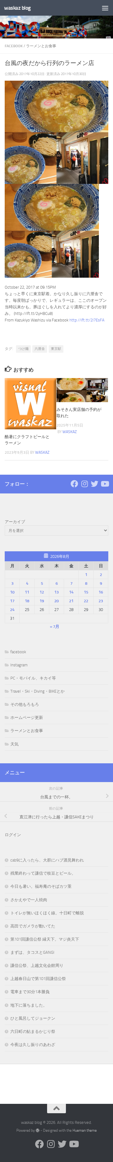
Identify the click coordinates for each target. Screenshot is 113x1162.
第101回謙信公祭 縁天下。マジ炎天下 (44, 939)
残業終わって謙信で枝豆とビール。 (43, 873)
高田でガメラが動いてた (32, 926)
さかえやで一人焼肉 (28, 899)
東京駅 (56, 349)
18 (27, 601)
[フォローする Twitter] (94, 484)
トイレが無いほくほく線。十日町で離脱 (47, 913)
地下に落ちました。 (28, 1005)
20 (56, 601)
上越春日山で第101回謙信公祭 (38, 978)
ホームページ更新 (26, 717)
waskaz (42, 452)
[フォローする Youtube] (104, 484)
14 (71, 592)
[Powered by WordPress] (38, 1130)
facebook (14, 45)
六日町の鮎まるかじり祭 (32, 1031)
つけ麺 (23, 349)
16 (101, 592)
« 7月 (54, 626)
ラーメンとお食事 (41, 45)
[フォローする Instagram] (84, 484)
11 (27, 592)
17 (12, 601)
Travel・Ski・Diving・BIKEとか (37, 691)
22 (86, 601)
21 (71, 601)
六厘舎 (40, 349)
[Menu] (105, 8)
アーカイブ (15, 521)
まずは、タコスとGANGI (32, 952)
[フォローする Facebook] (74, 484)
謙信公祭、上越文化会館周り (36, 965)
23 (101, 601)
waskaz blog (17, 8)
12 (42, 592)
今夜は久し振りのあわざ (32, 1044)
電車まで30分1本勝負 (30, 991)
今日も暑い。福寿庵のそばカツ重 (41, 886)
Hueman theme (85, 1130)
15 (86, 592)
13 (56, 592)
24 (12, 609)
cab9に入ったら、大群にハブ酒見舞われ (47, 860)
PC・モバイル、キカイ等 (33, 678)
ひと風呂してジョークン (32, 1018)
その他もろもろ (24, 704)
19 (42, 601)
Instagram (19, 665)
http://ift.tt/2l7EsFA (87, 320)
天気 (14, 744)
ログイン (13, 834)
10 (12, 592)
